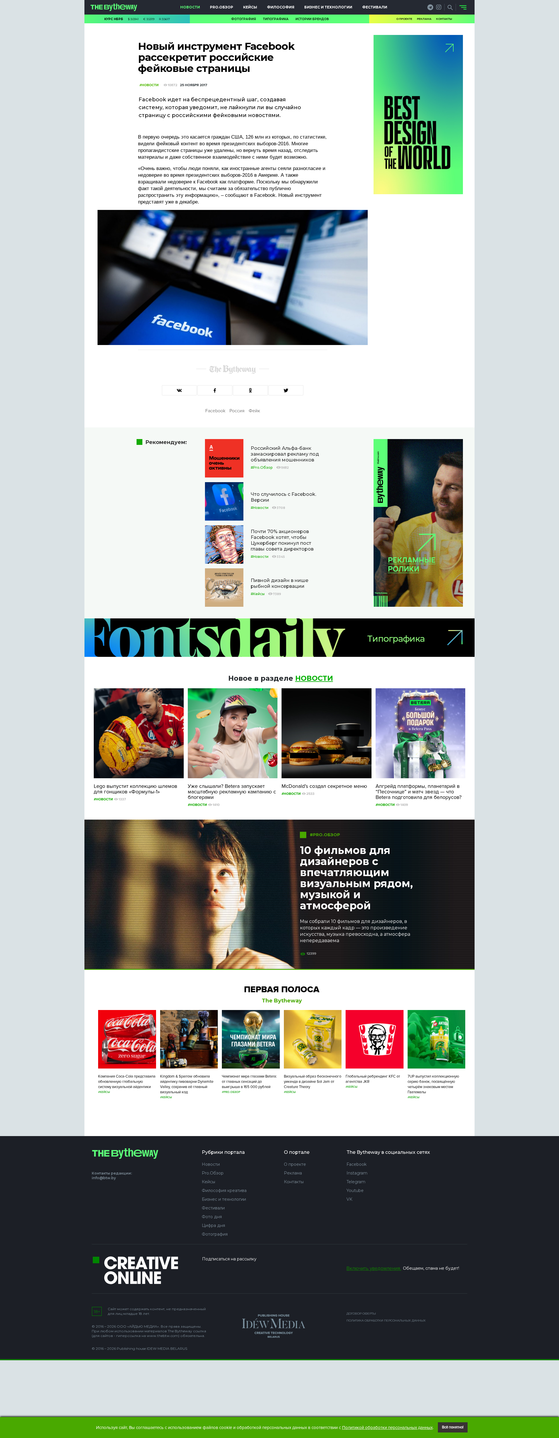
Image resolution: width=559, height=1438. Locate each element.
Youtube (355, 1190)
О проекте (404, 18)
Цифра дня (213, 1225)
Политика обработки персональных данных (386, 1320)
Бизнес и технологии (328, 7)
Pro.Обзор (221, 7)
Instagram (356, 1173)
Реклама (424, 18)
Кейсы (250, 7)
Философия (280, 7)
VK (349, 1199)
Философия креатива (224, 1190)
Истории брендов (312, 19)
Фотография (243, 19)
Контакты (444, 18)
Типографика (276, 19)
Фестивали (374, 7)
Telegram (355, 1181)
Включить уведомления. (373, 1268)
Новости (190, 7)
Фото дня (212, 1216)
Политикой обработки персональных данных (387, 1427)
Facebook (356, 1164)
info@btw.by (104, 1178)
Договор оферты (361, 1313)
